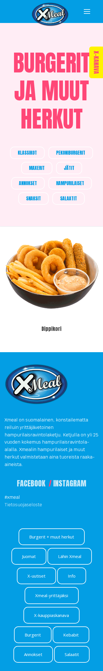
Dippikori (51, 329)
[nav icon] (87, 11)
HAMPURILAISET (70, 183)
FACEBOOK (32, 483)
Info (72, 576)
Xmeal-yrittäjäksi (51, 595)
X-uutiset (36, 576)
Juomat (29, 556)
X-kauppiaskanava (51, 615)
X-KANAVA (96, 62)
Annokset (33, 654)
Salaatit (72, 654)
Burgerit (33, 635)
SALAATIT (68, 198)
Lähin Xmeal (69, 556)
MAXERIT (37, 167)
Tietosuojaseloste (23, 505)
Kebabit (71, 635)
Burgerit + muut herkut (51, 537)
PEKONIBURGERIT (70, 152)
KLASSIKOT (27, 152)
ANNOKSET (28, 183)
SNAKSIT (33, 198)
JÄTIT (69, 167)
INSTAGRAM (69, 483)
